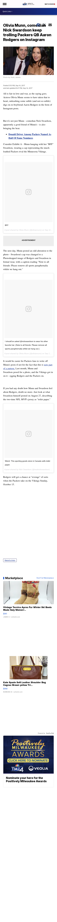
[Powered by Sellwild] (50, 733)
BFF (6, 225)
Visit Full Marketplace (45, 578)
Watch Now (49, 4)
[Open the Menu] (4, 4)
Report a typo (10, 560)
